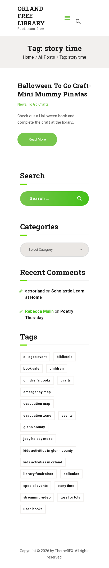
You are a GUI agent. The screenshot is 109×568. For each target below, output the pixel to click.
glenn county (34, 427)
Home (28, 57)
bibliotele (64, 357)
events (66, 415)
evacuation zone (37, 415)
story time (66, 486)
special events (35, 486)
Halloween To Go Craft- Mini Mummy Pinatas (54, 89)
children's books (37, 380)
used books (32, 509)
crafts (66, 380)
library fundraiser (38, 474)
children (56, 368)
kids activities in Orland (42, 462)
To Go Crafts (38, 104)
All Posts (46, 57)
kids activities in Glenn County (48, 451)
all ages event (35, 357)
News (21, 104)
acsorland (35, 291)
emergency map (37, 392)
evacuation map (36, 404)
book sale (31, 368)
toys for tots (70, 497)
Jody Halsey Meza (38, 439)
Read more (37, 139)
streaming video (37, 497)
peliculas (71, 474)
